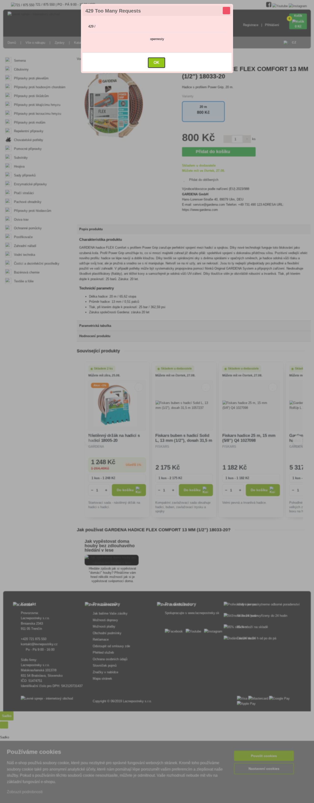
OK (156, 62)
